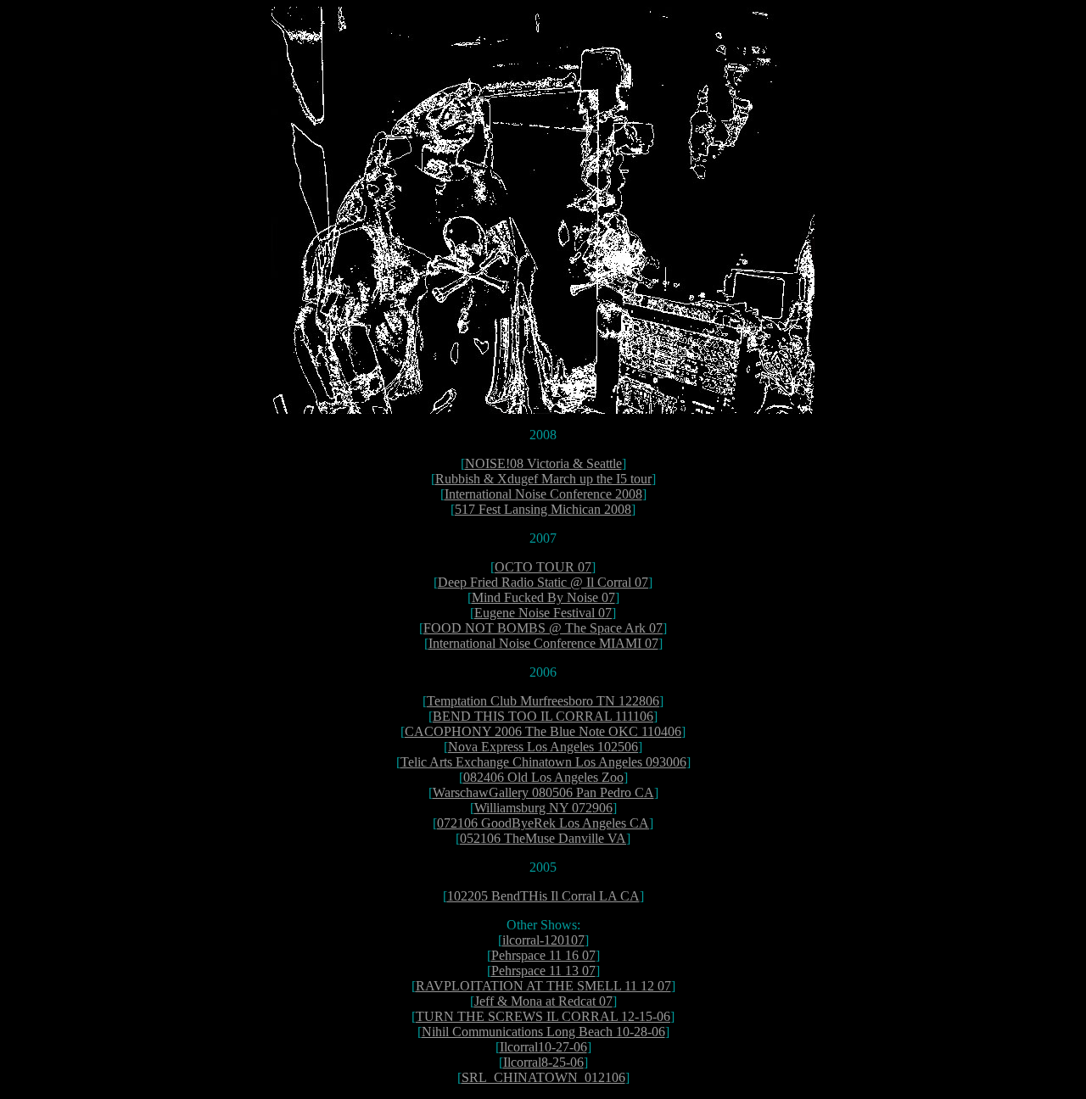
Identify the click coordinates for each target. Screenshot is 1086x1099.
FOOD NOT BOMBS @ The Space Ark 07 (543, 628)
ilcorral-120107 (543, 940)
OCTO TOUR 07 (543, 567)
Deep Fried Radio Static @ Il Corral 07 (543, 582)
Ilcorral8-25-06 (543, 1062)
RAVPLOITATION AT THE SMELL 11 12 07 (543, 986)
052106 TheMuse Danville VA (543, 838)
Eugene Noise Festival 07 (543, 612)
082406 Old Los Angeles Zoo (543, 777)
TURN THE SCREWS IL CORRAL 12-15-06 (543, 1016)
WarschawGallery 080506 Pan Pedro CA (543, 792)
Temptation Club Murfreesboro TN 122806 (543, 701)
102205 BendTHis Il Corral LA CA (543, 896)
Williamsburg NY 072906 (543, 808)
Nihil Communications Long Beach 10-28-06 (543, 1031)
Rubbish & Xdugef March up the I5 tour (543, 478)
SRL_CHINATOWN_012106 (543, 1077)
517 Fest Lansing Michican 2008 (543, 509)
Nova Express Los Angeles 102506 (543, 746)
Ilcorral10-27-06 (543, 1047)
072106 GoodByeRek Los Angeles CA (543, 823)
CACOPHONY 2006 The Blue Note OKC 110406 (543, 731)
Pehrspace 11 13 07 (543, 970)
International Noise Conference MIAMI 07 (543, 643)
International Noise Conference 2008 (543, 494)
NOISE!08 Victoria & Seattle (543, 463)
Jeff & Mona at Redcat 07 (543, 1001)
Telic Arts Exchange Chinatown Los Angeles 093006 (543, 762)
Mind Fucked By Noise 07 (543, 597)
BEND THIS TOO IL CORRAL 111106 (543, 716)
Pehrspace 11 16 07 (543, 955)
